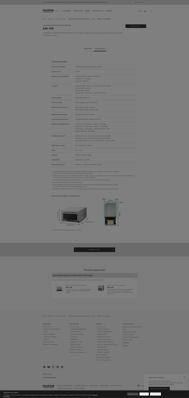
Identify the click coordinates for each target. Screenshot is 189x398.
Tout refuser (144, 394)
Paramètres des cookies (133, 394)
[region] (94, 394)
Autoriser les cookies (155, 394)
